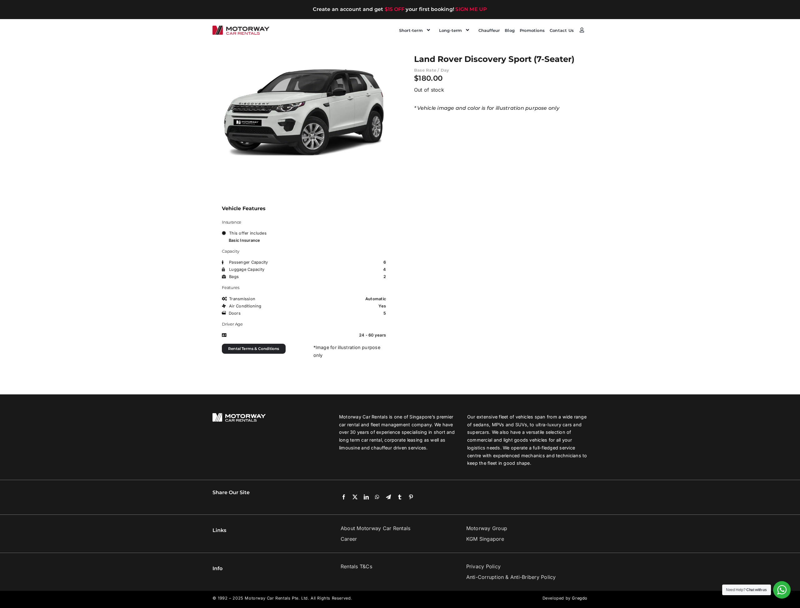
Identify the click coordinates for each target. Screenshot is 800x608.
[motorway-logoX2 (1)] (241, 28)
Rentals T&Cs (356, 566)
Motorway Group (486, 528)
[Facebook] (343, 497)
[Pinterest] (411, 497)
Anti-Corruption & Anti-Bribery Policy (511, 577)
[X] (355, 497)
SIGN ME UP (471, 9)
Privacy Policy (483, 566)
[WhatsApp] (377, 497)
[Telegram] (388, 497)
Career (349, 539)
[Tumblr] (399, 497)
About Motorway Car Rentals (375, 528)
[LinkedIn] (366, 497)
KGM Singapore (485, 539)
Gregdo (580, 598)
